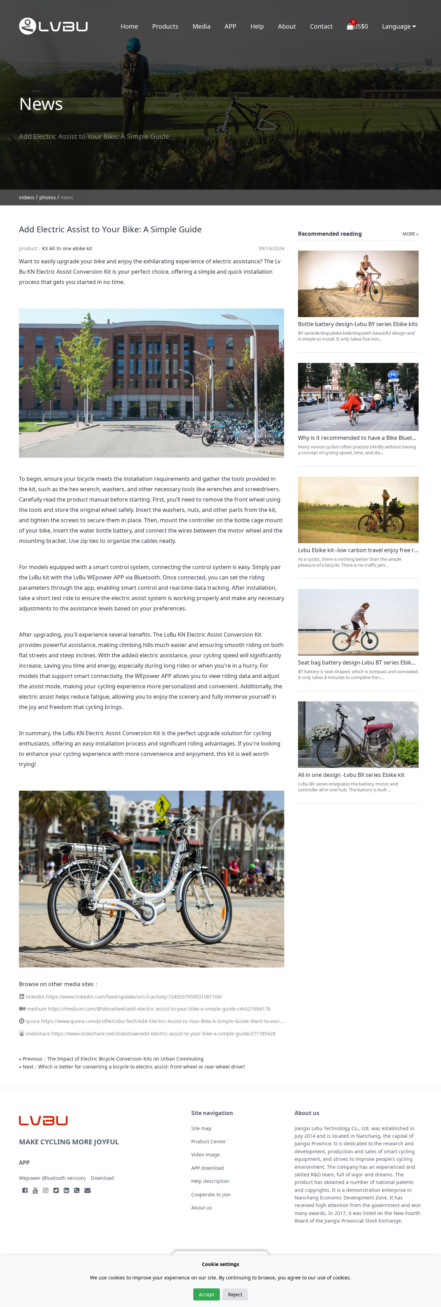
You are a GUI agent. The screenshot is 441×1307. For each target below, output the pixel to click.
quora (33, 1021)
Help (257, 26)
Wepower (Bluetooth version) (52, 1178)
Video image (205, 1154)
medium (37, 1008)
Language (397, 26)
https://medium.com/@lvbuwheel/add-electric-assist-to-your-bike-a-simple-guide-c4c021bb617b (159, 1008)
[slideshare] (21, 1033)
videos (26, 197)
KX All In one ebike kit (67, 248)
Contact (321, 26)
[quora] (21, 1021)
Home (129, 26)
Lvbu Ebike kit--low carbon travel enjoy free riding (362, 550)
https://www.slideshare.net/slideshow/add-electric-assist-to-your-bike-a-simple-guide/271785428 (163, 1033)
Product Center (208, 1141)
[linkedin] (21, 996)
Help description (210, 1181)
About (287, 26)
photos (47, 197)
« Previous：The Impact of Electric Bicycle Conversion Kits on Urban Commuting (111, 1058)
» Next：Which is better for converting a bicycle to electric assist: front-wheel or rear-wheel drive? (132, 1066)
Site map (201, 1128)
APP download (207, 1168)
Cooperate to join (211, 1194)
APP (230, 26)
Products (165, 26)
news (67, 197)
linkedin (35, 996)
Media (202, 26)
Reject (235, 1294)
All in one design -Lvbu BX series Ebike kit (351, 775)
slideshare (38, 1033)
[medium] (22, 1008)
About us (201, 1207)
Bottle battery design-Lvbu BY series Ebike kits (358, 324)
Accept (206, 1294)
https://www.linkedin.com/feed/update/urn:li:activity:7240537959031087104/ (134, 996)
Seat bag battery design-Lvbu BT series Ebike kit (360, 662)
